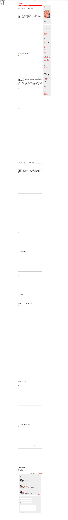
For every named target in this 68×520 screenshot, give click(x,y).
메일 (0, 1)
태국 (45, 28)
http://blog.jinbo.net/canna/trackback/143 (24, 476)
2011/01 (44, 49)
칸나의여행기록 (35, 473)
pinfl (22, 486)
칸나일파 (23, 492)
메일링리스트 (1, 4)
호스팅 (1, 3)
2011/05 (44, 47)
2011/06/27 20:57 (38, 488)
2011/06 (44, 46)
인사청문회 (47, 28)
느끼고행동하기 (46, 34)
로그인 (64, 0)
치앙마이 (44, 28)
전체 (45, 32)
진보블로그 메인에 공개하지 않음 (26, 503)
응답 (27, 480)
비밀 (20, 503)
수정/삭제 (25, 480)
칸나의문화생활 (46, 33)
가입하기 (67, 0)
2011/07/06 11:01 (38, 494)
